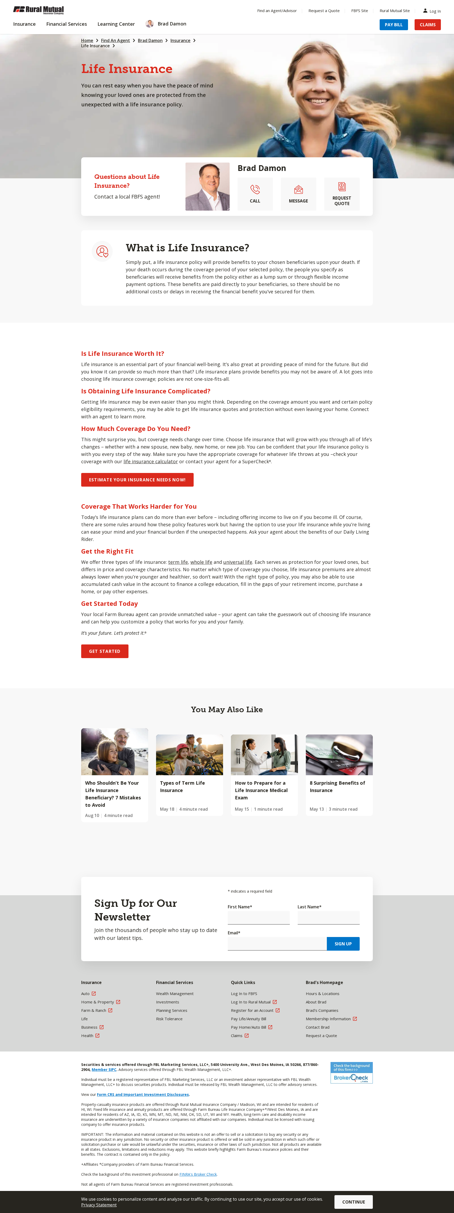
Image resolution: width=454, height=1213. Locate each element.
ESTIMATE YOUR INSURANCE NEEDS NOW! (137, 480)
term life (178, 562)
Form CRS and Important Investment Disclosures (143, 1094)
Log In (435, 10)
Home (87, 40)
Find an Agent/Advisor (277, 10)
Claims (428, 25)
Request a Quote (324, 10)
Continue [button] (353, 1202)
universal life (237, 562)
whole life (201, 562)
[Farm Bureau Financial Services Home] (47, 10)
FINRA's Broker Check (198, 1174)
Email (234, 933)
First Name (240, 907)
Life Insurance (95, 46)
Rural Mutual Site (395, 10)
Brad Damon (150, 40)
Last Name (310, 907)
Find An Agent (115, 40)
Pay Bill (394, 25)
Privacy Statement (99, 1205)
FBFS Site (359, 10)
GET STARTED (105, 651)
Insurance (180, 40)
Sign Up (343, 944)
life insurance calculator (150, 461)
